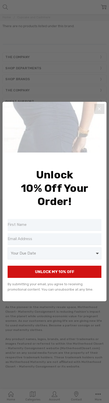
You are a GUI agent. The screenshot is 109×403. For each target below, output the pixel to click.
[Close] (99, 109)
